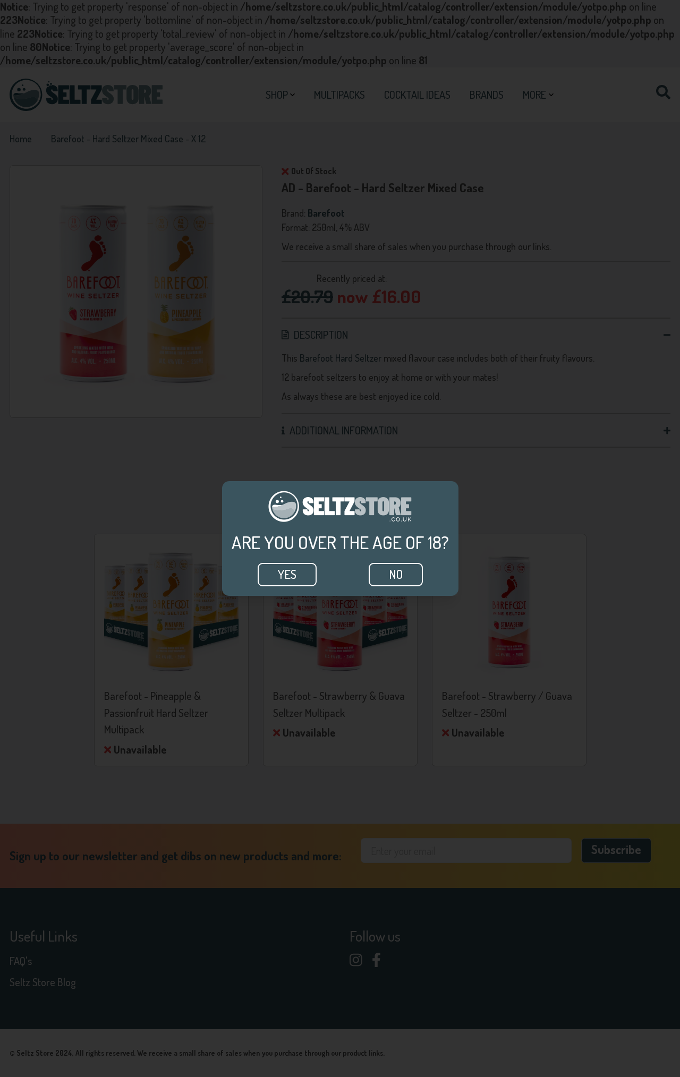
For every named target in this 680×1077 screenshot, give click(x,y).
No (396, 574)
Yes (287, 574)
